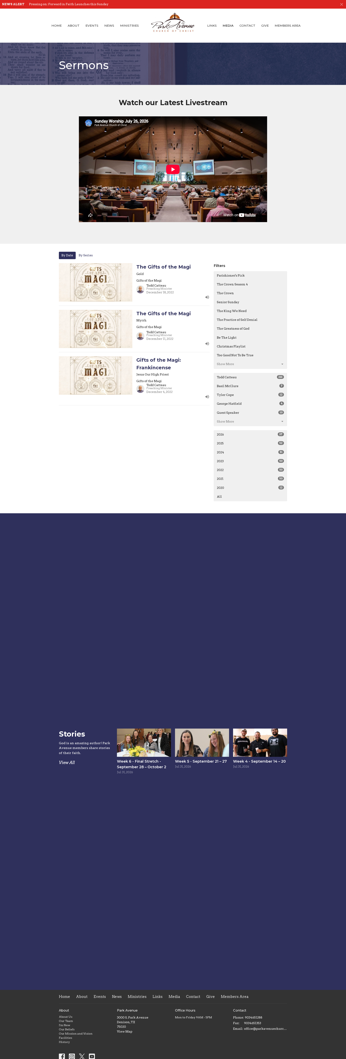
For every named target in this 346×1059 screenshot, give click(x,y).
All (219, 496)
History (64, 1042)
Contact (247, 25)
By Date (67, 255)
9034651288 (253, 1017)
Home (56, 25)
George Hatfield (250, 404)
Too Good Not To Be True (235, 355)
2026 (250, 434)
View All (67, 762)
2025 (250, 443)
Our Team (66, 1021)
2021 (250, 479)
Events (91, 25)
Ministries (129, 25)
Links (212, 25)
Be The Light (226, 337)
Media (228, 25)
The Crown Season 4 (232, 284)
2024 (250, 452)
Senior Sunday (228, 302)
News (109, 25)
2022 (250, 470)
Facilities (65, 1037)
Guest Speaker (250, 413)
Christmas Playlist (231, 346)
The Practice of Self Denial (237, 320)
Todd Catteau (250, 377)
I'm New (64, 1025)
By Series (86, 255)
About (73, 25)
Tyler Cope (250, 395)
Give (265, 25)
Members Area (288, 25)
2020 (250, 488)
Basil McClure (250, 386)
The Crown (225, 293)
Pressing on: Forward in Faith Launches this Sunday (69, 4)
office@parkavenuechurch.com (265, 1029)
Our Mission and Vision (76, 1033)
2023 (250, 461)
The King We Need (231, 311)
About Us (65, 1016)
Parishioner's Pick (231, 275)
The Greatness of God (233, 328)
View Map (124, 1031)
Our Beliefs (66, 1029)
